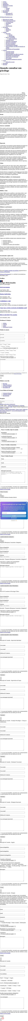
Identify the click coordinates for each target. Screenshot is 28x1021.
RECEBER (14, 515)
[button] (14, 504)
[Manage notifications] (3, 1018)
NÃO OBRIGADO (14, 517)
